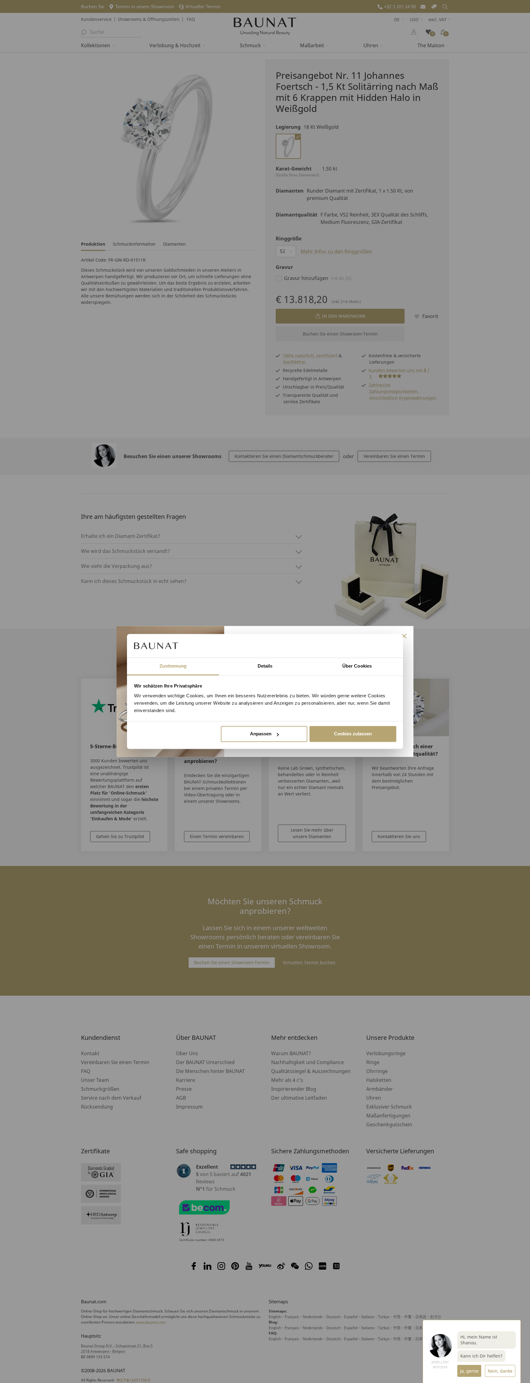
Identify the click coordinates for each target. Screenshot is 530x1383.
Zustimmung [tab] (173, 666)
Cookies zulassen (353, 734)
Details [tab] (265, 666)
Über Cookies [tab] (357, 666)
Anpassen (260, 734)
